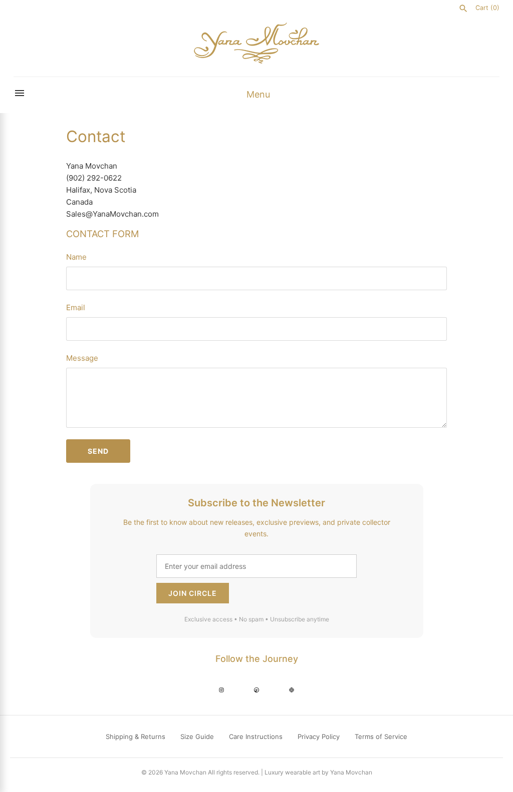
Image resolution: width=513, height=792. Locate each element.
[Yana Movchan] (256, 43)
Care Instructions (256, 736)
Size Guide (197, 736)
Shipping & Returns (135, 736)
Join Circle (192, 593)
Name (76, 257)
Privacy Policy (319, 736)
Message (82, 358)
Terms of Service (381, 736)
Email (75, 307)
